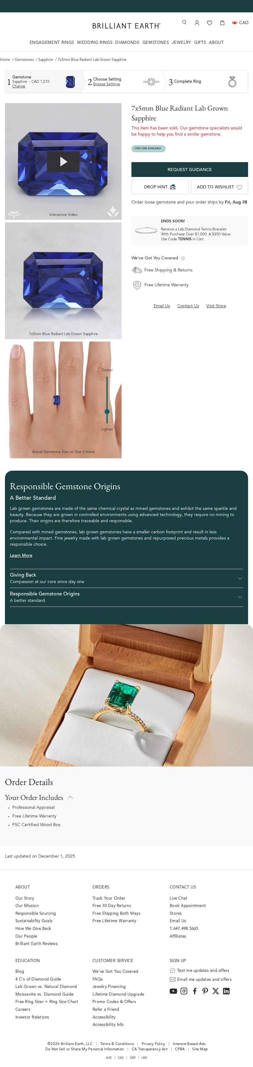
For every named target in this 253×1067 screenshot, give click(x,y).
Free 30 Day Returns (112, 906)
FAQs (98, 979)
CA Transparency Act (150, 1049)
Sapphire (46, 60)
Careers (22, 1010)
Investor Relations (32, 1017)
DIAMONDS (127, 43)
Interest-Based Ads (189, 1044)
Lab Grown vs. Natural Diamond (46, 987)
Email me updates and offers (204, 980)
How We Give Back (33, 929)
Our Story (24, 899)
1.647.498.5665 (184, 929)
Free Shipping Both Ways (116, 914)
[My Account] (197, 23)
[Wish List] (210, 23)
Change (18, 86)
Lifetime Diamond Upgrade (118, 995)
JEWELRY (181, 43)
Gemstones (25, 60)
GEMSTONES (156, 43)
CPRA (180, 1049)
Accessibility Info (108, 1025)
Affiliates (178, 937)
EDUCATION (27, 961)
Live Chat (178, 899)
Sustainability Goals (33, 921)
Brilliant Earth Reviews (36, 944)
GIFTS (200, 43)
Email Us (178, 921)
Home (5, 60)
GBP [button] (133, 1057)
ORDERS (101, 887)
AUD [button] (109, 1057)
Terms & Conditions (117, 1044)
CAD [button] (121, 1057)
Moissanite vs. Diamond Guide (44, 995)
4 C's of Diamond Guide (38, 979)
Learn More (21, 556)
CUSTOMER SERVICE (113, 961)
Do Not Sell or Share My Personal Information (84, 1049)
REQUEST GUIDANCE (190, 170)
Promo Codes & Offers (114, 1002)
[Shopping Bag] (222, 23)
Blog (19, 972)
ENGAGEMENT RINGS (52, 43)
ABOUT (216, 43)
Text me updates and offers (203, 971)
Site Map (200, 1049)
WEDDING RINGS (94, 43)
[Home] (126, 25)
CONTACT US (183, 887)
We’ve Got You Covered (115, 972)
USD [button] (144, 1057)
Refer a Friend (106, 1010)
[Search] (183, 22)
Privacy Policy (153, 1044)
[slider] (107, 411)
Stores (176, 914)
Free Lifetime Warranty (34, 816)
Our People (26, 937)
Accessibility (104, 1017)
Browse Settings (106, 84)
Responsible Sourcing (35, 914)
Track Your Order (109, 899)
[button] (126, 578)
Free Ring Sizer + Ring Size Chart (46, 1002)
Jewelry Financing (109, 987)
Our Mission (27, 906)
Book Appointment (188, 906)
